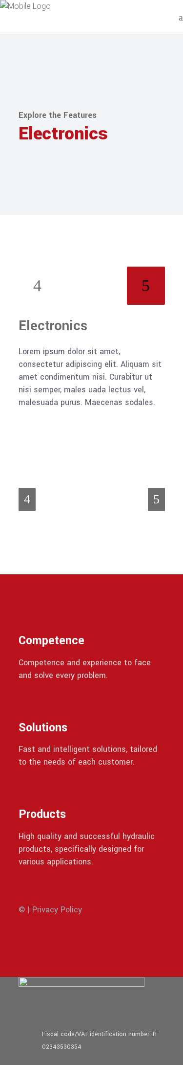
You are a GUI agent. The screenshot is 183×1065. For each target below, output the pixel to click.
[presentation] (38, 286)
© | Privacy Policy (50, 909)
